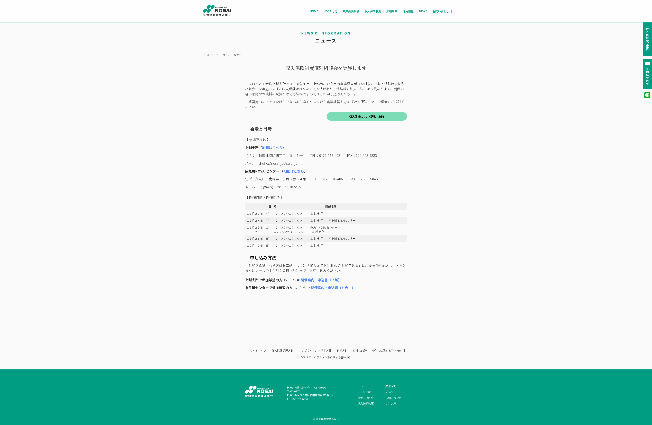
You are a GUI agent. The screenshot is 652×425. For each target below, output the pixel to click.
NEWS (423, 11)
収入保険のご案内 (647, 39)
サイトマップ (258, 350)
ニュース (220, 55)
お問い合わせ (647, 76)
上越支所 (236, 55)
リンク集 (390, 403)
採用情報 (408, 11)
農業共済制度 (351, 11)
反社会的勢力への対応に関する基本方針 (377, 350)
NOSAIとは (331, 11)
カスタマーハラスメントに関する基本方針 (326, 357)
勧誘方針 (342, 350)
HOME (314, 11)
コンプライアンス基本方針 (315, 350)
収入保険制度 (373, 11)
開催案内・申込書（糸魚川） (333, 287)
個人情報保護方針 (282, 350)
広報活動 (391, 11)
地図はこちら (272, 147)
